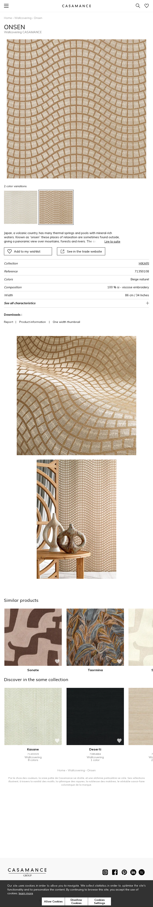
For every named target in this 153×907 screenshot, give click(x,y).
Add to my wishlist (27, 251)
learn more (26, 893)
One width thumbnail (66, 322)
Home (8, 18)
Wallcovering (22, 18)
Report (8, 322)
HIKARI (144, 263)
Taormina (95, 670)
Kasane (33, 749)
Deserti (95, 749)
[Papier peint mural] (142, 873)
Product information (32, 322)
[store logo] (76, 6)
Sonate (33, 670)
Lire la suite (112, 241)
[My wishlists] (146, 6)
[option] (20, 207)
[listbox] (76, 207)
